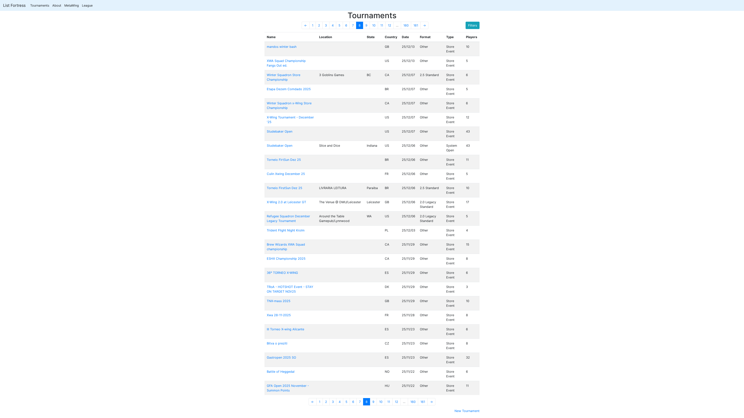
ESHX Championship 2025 (286, 258)
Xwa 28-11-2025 (279, 315)
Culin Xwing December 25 (286, 174)
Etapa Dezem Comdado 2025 (289, 89)
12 (389, 25)
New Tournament (467, 411)
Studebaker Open (279, 131)
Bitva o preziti (277, 343)
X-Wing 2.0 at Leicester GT (286, 202)
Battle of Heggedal (280, 371)
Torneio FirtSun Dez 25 (284, 160)
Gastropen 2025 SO (281, 357)
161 (415, 25)
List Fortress (14, 5)
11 (381, 25)
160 (406, 25)
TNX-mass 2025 (278, 301)
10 (373, 25)
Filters (472, 25)
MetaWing (71, 5)
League (87, 5)
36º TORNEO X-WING (282, 273)
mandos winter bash (281, 47)
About (56, 5)
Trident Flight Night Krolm (286, 230)
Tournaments (39, 5)
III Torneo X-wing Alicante (285, 329)
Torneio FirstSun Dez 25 (284, 188)
